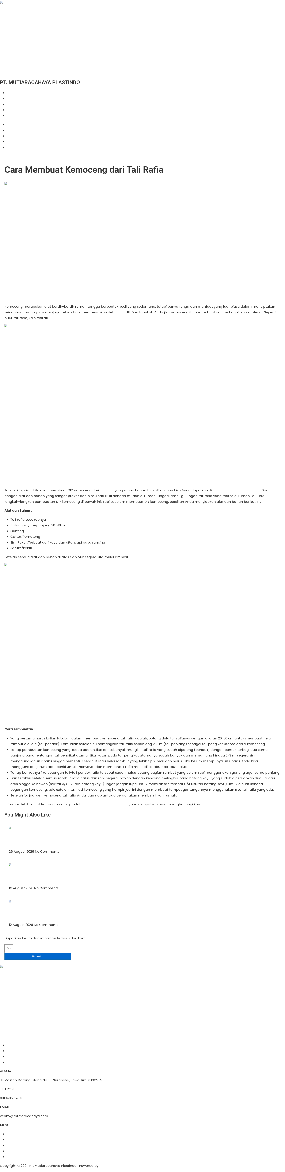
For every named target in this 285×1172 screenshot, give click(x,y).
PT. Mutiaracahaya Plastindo (236, 490)
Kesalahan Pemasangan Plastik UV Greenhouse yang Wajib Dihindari (58, 911)
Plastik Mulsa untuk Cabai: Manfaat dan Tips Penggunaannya (53, 874)
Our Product (16, 98)
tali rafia (107, 490)
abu (121, 312)
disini (207, 804)
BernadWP (108, 1165)
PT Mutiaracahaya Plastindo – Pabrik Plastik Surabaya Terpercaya (57, 838)
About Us (13, 93)
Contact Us (15, 115)
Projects (12, 104)
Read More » (19, 846)
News (10, 110)
